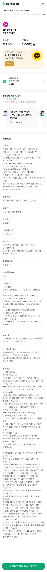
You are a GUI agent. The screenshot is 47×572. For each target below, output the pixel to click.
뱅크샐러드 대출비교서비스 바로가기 (23, 566)
